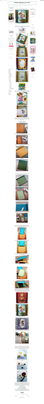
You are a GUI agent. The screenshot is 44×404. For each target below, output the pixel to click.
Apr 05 (10, 86)
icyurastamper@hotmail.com (17, 385)
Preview (30, 14)
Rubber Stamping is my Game (22, 2)
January (10, 91)
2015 (9, 70)
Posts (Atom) (23, 397)
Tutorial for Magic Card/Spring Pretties (11, 88)
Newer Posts (16, 396)
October (10, 75)
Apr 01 (10, 87)
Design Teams (20, 5)
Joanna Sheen (19, 388)
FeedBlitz (35, 14)
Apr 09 (10, 85)
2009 (9, 94)
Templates (31, 5)
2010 (9, 93)
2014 (9, 71)
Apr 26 (10, 82)
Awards (11, 5)
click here (28, 389)
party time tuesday (21, 387)
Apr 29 (10, 81)
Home (8, 5)
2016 (9, 69)
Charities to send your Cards (15, 5)
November (10, 74)
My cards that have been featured (26, 5)
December (10, 73)
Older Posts (28, 396)
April (9, 80)
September (10, 76)
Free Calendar (33, 24)
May (9, 79)
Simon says (22, 386)
